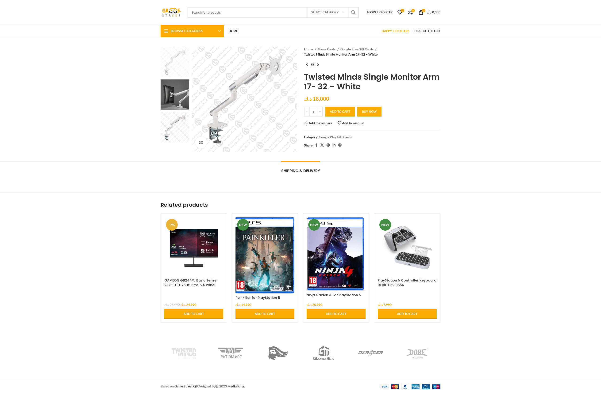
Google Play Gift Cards (356, 49)
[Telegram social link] (340, 145)
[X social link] (322, 145)
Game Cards (326, 49)
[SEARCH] (353, 12)
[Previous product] (307, 65)
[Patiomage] (230, 353)
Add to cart (340, 111)
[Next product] (318, 65)
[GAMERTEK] (323, 353)
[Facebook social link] (316, 145)
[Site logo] (172, 12)
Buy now (369, 111)
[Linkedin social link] (334, 145)
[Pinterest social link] (328, 145)
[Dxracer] (370, 353)
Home (308, 49)
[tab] (300, 168)
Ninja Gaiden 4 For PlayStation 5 (334, 295)
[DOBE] (417, 353)
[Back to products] (312, 65)
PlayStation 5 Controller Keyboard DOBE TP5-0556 (407, 282)
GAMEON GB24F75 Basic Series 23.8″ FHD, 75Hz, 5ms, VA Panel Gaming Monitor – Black (190, 285)
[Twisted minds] (184, 353)
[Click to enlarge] (201, 142)
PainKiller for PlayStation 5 (257, 297)
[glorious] (277, 353)
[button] (193, 314)
